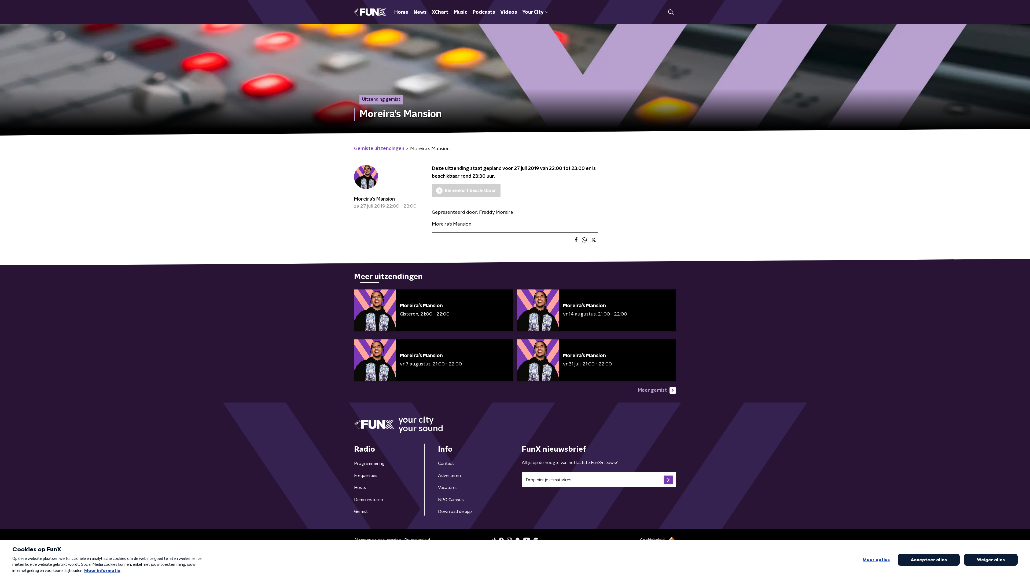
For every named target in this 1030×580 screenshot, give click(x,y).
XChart (440, 12)
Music (460, 12)
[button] (670, 12)
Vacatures (448, 487)
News (420, 12)
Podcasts (484, 12)
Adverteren (449, 475)
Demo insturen (368, 500)
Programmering (369, 463)
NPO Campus (451, 500)
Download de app (455, 511)
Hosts (360, 487)
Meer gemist (652, 390)
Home (401, 12)
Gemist (361, 511)
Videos (508, 12)
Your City (532, 12)
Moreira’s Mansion (374, 199)
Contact (446, 463)
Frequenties (365, 475)
